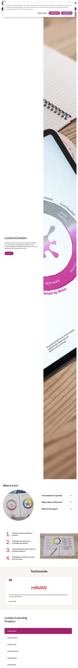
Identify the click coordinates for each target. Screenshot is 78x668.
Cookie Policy (21, 9)
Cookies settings (42, 13)
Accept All (54, 13)
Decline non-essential (66, 13)
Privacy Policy (30, 9)
